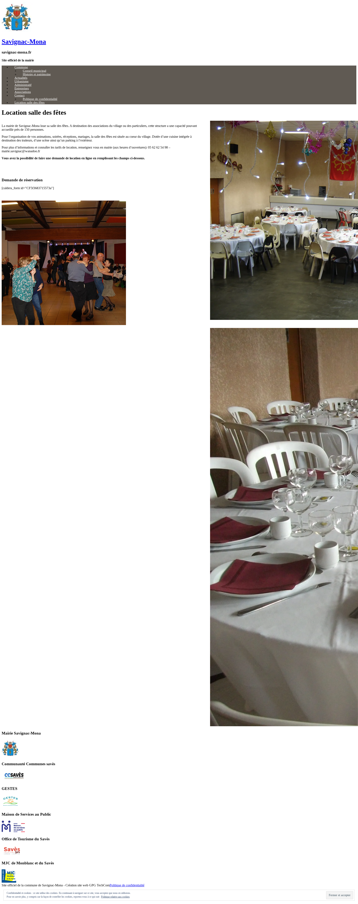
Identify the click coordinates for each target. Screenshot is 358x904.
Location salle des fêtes (30, 102)
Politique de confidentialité (127, 885)
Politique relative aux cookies (115, 896)
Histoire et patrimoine (37, 74)
